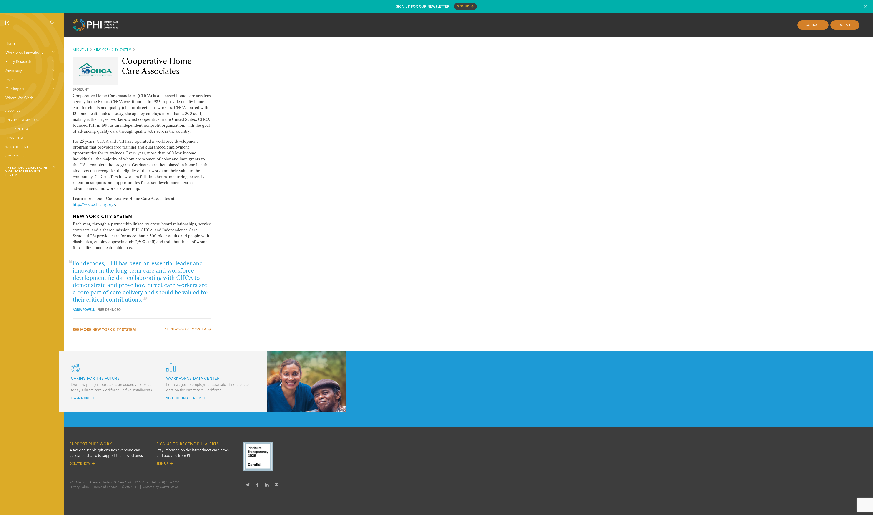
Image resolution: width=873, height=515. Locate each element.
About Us (12, 111)
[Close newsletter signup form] (865, 7)
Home (10, 43)
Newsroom (14, 138)
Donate (845, 25)
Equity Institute (18, 129)
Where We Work (19, 98)
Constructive (169, 487)
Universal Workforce (23, 120)
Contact (813, 25)
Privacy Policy (79, 487)
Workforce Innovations (24, 53)
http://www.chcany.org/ (94, 205)
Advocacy (13, 71)
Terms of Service (105, 487)
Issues (10, 80)
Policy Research (18, 62)
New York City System (112, 49)
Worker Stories (18, 147)
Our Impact (14, 89)
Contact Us (14, 156)
